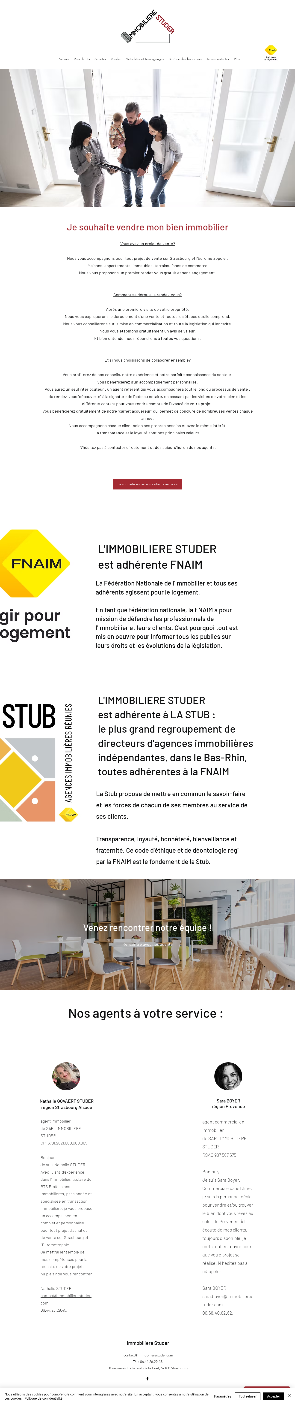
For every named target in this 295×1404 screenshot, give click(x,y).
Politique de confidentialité (43, 1398)
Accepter (273, 1396)
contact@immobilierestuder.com (148, 1355)
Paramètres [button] (222, 1396)
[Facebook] (147, 1378)
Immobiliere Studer (148, 1343)
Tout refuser (248, 1396)
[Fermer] (289, 1396)
